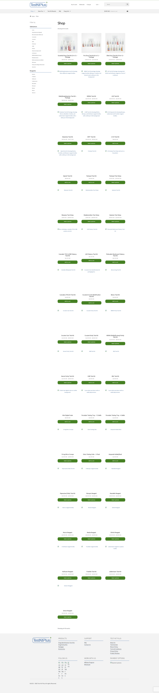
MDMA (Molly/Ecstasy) (36, 55)
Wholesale (81, 4)
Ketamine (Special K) (36, 50)
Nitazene (34, 62)
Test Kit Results (52, 11)
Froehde (34, 76)
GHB (33, 46)
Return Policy (114, 647)
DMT (33, 41)
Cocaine (34, 39)
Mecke (33, 88)
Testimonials (114, 645)
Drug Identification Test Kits (66, 642)
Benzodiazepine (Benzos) (37, 34)
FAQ (60, 11)
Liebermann (34, 81)
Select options (67, 63)
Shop (32, 11)
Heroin (33, 48)
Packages (61, 647)
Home (33, 16)
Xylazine (34, 67)
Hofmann (34, 79)
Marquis (34, 85)
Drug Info (66, 11)
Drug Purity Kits (62, 645)
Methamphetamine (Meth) (37, 60)
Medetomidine (35, 57)
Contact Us (87, 645)
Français (89, 4)
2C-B (33, 30)
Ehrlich (33, 74)
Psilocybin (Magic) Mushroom (38, 64)
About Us (112, 642)
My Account (74, 4)
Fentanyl (34, 43)
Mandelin (34, 83)
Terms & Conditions (115, 649)
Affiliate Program (89, 662)
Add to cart (115, 143)
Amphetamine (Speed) (37, 32)
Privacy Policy (114, 651)
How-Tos (40, 11)
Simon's (33, 92)
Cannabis (34, 37)
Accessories (61, 649)
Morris (33, 90)
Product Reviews (115, 653)
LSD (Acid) (34, 53)
